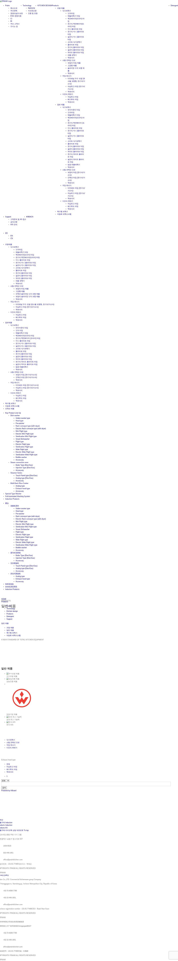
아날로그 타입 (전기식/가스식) (27, 307)
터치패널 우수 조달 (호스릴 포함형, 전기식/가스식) (35, 304)
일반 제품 (61, 105)
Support (9, 619)
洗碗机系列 (14, 506)
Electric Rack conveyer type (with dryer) (31, 429)
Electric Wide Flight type (25, 452)
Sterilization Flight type (24, 447)
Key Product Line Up (13, 413)
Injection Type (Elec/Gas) (25, 468)
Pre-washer (20, 423)
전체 (8, 764)
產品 (7, 503)
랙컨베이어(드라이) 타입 (25, 255)
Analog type (20, 486)
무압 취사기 (14, 302)
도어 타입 (19, 330)
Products (10, 614)
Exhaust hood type (23, 488)
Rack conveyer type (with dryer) (28, 426)
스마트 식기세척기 (23, 268)
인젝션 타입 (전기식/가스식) (26, 377)
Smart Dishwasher (22, 439)
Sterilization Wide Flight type (26, 455)
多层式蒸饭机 (15, 574)
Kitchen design (12, 611)
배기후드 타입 (21, 317)
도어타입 (19, 250)
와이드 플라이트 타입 (24, 278)
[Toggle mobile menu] (0, 229)
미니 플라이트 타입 (23, 260)
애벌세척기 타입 (22, 252)
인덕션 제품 (9, 409)
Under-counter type (23, 418)
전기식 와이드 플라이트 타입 (27, 362)
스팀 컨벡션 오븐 (16, 286)
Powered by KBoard (8, 791)
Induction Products (12, 499)
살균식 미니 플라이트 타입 (26, 265)
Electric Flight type (23, 444)
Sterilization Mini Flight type (26, 436)
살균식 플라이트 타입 (24, 276)
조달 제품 (61, 8)
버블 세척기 (20, 281)
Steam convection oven (19, 462)
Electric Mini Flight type (24, 434)
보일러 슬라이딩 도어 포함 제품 (28, 296)
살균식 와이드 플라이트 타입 (27, 364)
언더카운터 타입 (22, 328)
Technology (11, 609)
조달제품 (8, 244)
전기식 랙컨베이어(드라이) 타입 (28, 257)
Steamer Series (16, 473)
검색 (4, 788)
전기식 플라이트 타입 (24, 273)
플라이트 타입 (21, 270)
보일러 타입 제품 (22, 289)
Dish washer (15, 415)
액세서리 (19, 283)
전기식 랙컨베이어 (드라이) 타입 (28, 338)
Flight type (20, 442)
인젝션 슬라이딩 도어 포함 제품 (28, 294)
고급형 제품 (20, 291)
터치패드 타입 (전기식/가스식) (27, 385)
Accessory (20, 460)
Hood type (19, 421)
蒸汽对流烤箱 (15, 553)
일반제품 (8, 323)
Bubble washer (21, 457)
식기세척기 (14, 247)
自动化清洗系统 (11, 587)
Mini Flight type (21, 431)
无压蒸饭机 (14, 563)
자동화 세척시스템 (64, 214)
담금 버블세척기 (22, 367)
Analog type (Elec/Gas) (24, 478)
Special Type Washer (13, 494)
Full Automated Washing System (17, 496)
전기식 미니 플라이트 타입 (26, 263)
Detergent (10, 616)
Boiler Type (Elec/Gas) (24, 465)
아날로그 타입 (21, 315)
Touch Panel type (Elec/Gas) (26, 475)
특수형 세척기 (62, 211)
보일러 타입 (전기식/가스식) (26, 375)
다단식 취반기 (15, 312)
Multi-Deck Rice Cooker (19, 483)
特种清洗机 (9, 584)
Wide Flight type (22, 449)
